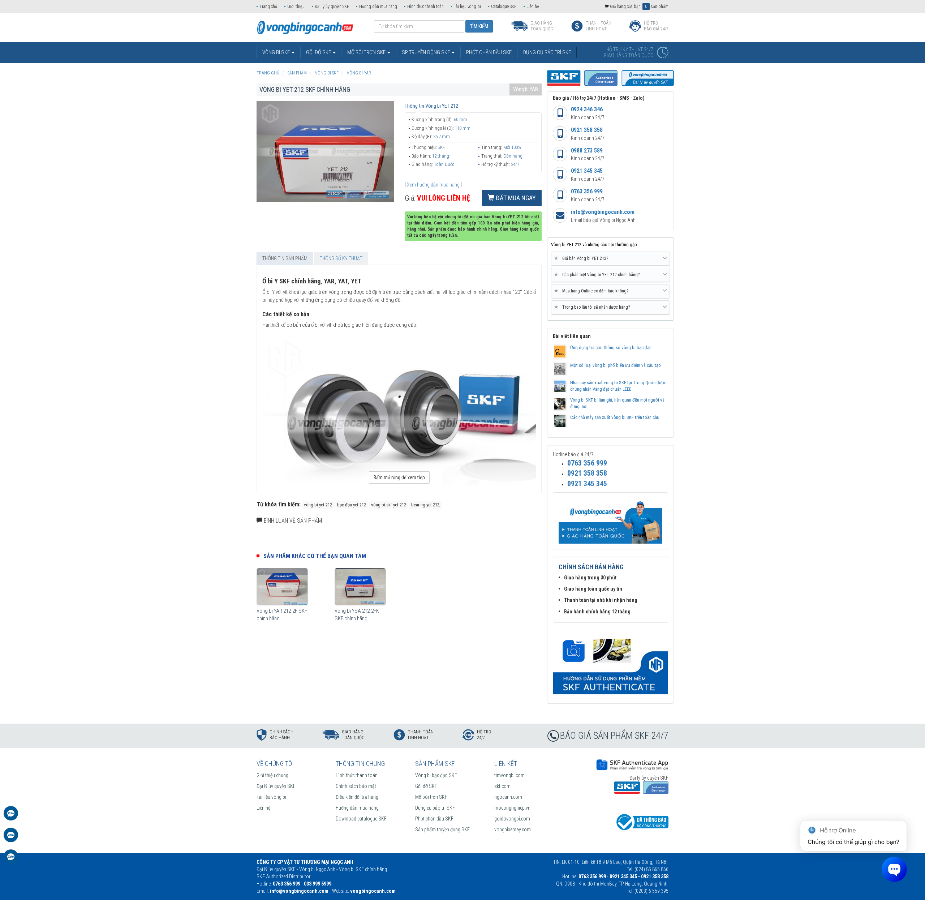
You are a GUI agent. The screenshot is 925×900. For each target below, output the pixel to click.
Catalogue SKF (503, 6)
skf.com (502, 786)
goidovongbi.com (512, 819)
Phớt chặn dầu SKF (434, 819)
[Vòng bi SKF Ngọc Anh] (305, 27)
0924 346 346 (587, 109)
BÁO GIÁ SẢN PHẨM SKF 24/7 (614, 735)
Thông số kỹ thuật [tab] (341, 258)
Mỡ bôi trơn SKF (431, 797)
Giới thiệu (296, 6)
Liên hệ (532, 6)
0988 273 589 (587, 150)
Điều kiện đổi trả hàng (357, 797)
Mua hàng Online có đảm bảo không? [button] (592, 290)
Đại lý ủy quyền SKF (332, 6)
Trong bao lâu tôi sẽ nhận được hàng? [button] (593, 307)
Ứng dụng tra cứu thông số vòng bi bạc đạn (610, 347)
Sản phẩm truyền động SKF (442, 829)
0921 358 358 (587, 130)
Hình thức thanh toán (425, 6)
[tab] (610, 259)
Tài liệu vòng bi (467, 6)
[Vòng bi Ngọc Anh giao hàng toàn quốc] (610, 662)
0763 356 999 (587, 191)
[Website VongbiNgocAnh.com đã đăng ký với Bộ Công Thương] (641, 821)
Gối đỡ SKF (426, 786)
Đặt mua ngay (515, 198)
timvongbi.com (509, 775)
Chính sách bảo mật (356, 786)
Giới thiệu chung (272, 775)
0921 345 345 (587, 170)
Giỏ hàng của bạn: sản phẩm (638, 6)
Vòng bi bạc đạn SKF (436, 775)
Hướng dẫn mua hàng (378, 6)
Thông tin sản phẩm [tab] (284, 258)
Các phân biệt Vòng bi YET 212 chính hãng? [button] (598, 274)
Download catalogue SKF (361, 819)
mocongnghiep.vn (512, 808)
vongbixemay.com (512, 829)
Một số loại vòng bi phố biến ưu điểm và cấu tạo (615, 365)
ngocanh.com (508, 797)
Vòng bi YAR (525, 89)
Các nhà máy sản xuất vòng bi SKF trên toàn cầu (614, 417)
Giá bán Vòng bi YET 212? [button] (582, 258)
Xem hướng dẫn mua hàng (433, 185)
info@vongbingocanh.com (602, 212)
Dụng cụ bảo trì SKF (435, 808)
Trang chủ (268, 6)
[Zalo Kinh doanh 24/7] (11, 817)
